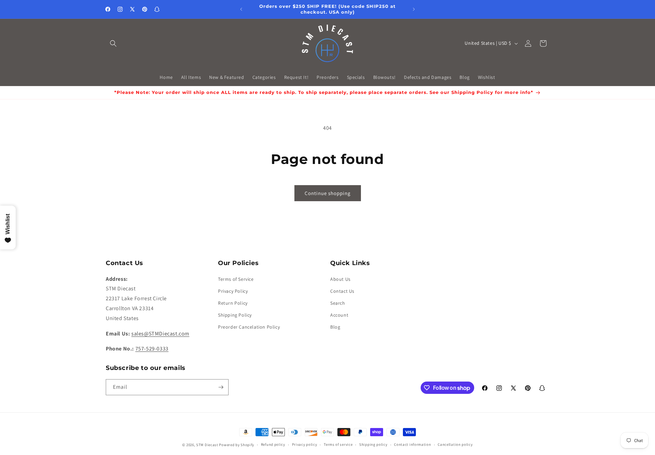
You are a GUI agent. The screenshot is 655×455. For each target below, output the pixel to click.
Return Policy (233, 303)
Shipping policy (373, 444)
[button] (113, 43)
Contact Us (342, 291)
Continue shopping (328, 193)
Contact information (412, 444)
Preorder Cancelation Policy (249, 327)
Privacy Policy (233, 291)
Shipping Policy (235, 315)
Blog (335, 327)
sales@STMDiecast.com (160, 333)
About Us (340, 279)
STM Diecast (207, 444)
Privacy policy (304, 444)
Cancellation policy (455, 444)
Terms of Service (236, 279)
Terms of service (338, 444)
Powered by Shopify (236, 444)
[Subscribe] (220, 387)
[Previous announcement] (241, 9)
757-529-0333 (152, 348)
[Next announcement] (413, 9)
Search (337, 303)
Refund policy (273, 444)
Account (339, 315)
